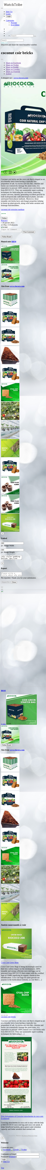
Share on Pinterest (13, 72)
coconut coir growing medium (12, 209)
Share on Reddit (12, 67)
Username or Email (8, 1154)
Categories (10, 20)
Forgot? (13, 1157)
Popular (14, 23)
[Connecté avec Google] (15, 1150)
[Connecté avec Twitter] (23, 1150)
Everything (15, 25)
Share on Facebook (13, 63)
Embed (8, 74)
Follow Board (6, 237)
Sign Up (9, 12)
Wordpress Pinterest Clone (29, 1135)
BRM (14, 242)
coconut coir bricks (8, 1017)
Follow (4, 218)
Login (8, 14)
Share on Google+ (13, 69)
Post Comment (28, 232)
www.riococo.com (20, 78)
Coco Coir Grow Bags (10, 963)
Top (2, 1168)
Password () (8, 1157)
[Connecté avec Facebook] (6, 1150)
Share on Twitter (12, 65)
